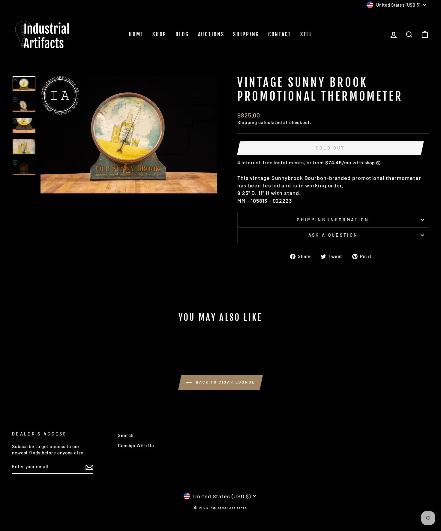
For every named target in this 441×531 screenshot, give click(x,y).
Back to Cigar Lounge (224, 382)
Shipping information (333, 219)
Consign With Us (136, 445)
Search (126, 435)
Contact (279, 34)
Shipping (246, 34)
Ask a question (333, 235)
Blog (182, 34)
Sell (306, 34)
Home (136, 34)
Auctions (211, 34)
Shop (159, 34)
